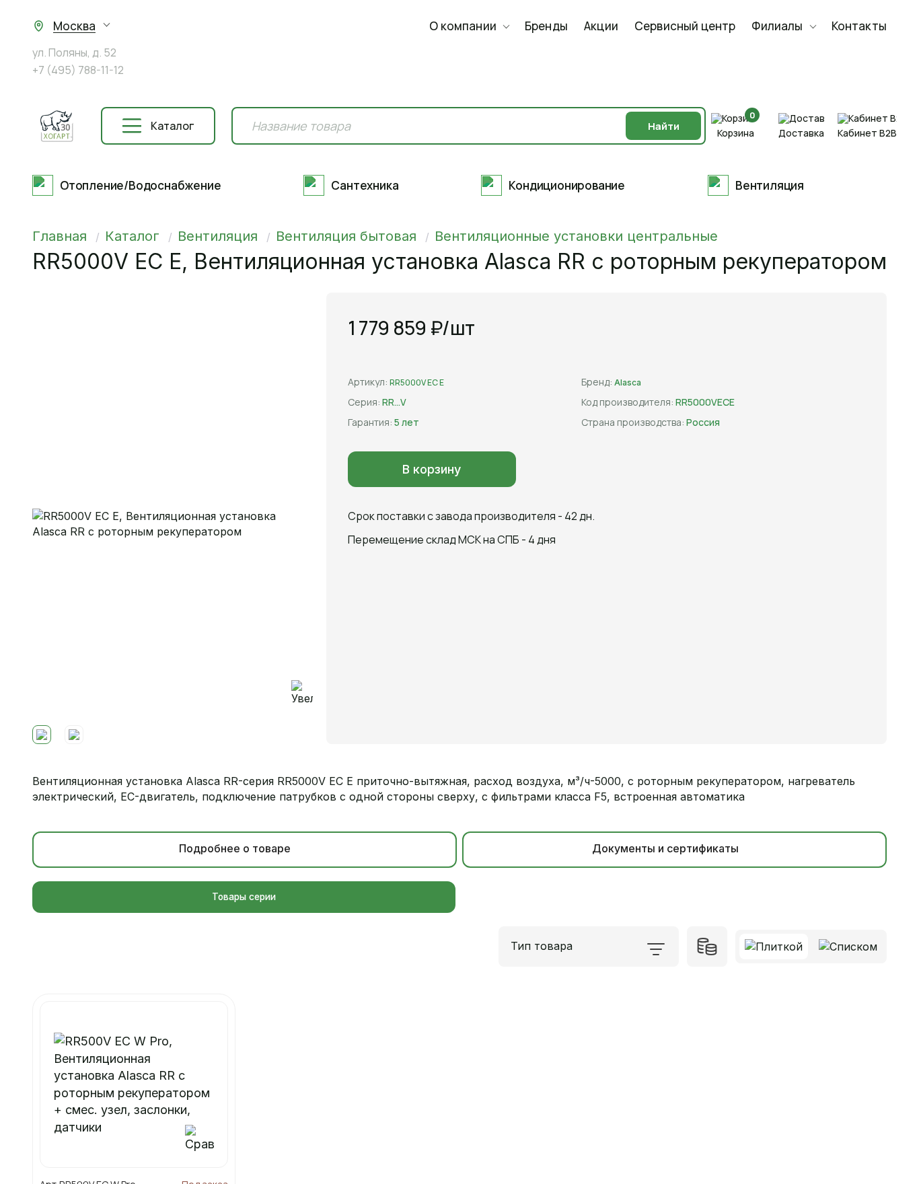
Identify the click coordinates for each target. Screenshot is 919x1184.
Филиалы (777, 26)
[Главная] (56, 126)
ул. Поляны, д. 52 (74, 53)
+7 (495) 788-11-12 (78, 70)
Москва (74, 26)
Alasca (627, 382)
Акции (601, 26)
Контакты (859, 26)
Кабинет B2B (867, 132)
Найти (663, 126)
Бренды (546, 26)
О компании (463, 26)
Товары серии (244, 896)
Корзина (735, 132)
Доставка (801, 132)
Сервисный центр (685, 26)
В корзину (431, 469)
